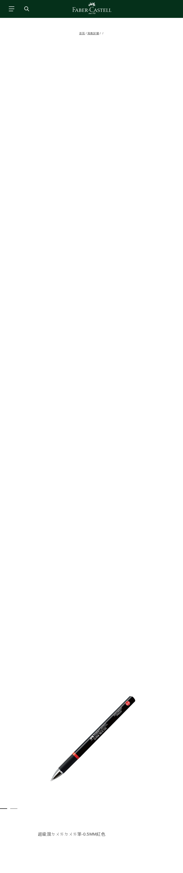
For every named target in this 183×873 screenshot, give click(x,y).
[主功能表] (11, 8)
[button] (91, 738)
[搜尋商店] (26, 8)
